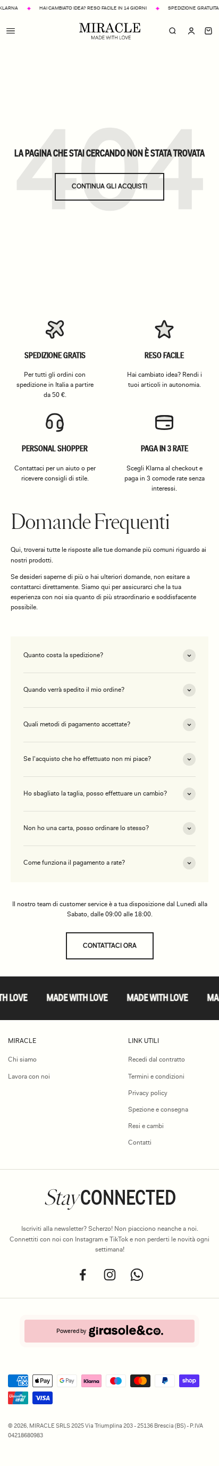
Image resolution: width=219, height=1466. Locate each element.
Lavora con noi (29, 1076)
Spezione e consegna (158, 1109)
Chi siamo (22, 1059)
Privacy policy (147, 1093)
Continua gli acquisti (109, 186)
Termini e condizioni (156, 1076)
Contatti (139, 1142)
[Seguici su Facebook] (82, 1275)
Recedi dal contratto (156, 1059)
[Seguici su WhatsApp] (137, 1275)
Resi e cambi (146, 1126)
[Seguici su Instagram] (110, 1275)
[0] (208, 31)
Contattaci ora (110, 945)
